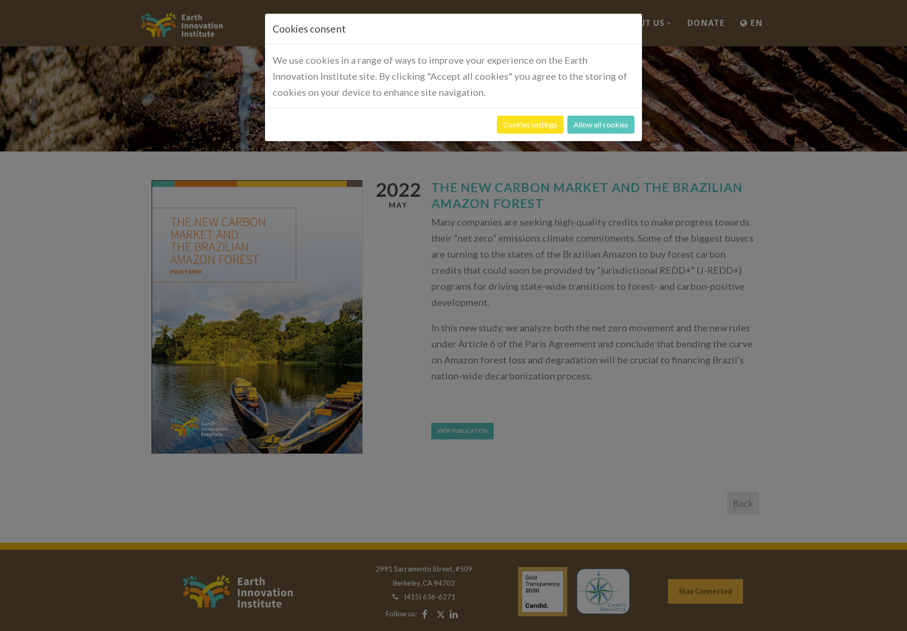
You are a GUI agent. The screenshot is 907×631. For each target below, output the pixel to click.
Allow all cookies (600, 124)
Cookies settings (530, 124)
